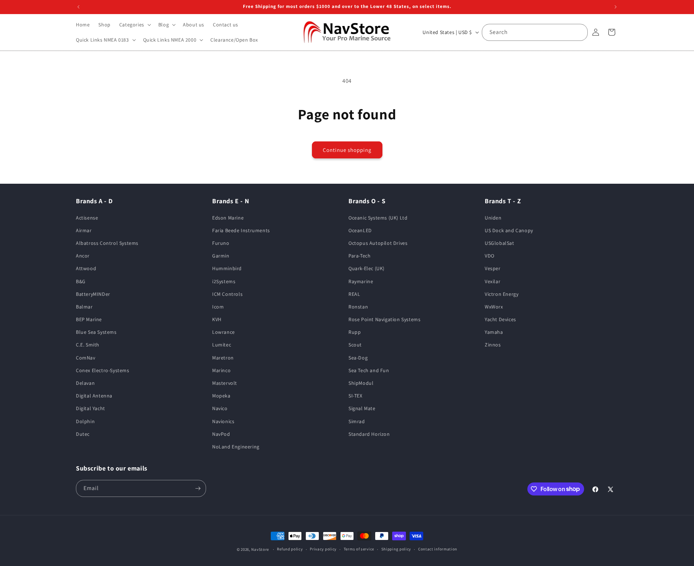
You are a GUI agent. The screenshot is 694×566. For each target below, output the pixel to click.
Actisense (87, 217)
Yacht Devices (500, 319)
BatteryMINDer (93, 294)
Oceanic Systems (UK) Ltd (377, 217)
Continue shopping (347, 149)
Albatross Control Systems (107, 243)
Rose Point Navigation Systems (384, 319)
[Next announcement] (616, 7)
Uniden (493, 217)
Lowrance (223, 332)
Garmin (221, 255)
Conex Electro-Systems (102, 370)
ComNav (85, 357)
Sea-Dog (358, 357)
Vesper (493, 268)
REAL (354, 294)
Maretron (223, 357)
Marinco (221, 370)
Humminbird (227, 268)
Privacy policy (323, 549)
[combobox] (534, 32)
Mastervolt (224, 383)
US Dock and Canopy (509, 230)
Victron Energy (501, 294)
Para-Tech (359, 255)
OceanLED (360, 230)
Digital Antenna (94, 395)
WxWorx (494, 306)
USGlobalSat (499, 243)
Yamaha (494, 332)
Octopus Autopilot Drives (377, 243)
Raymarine (360, 281)
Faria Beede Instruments (241, 230)
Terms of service (359, 549)
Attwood (86, 268)
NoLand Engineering (236, 446)
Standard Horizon (369, 434)
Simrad (356, 421)
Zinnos (493, 345)
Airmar (84, 230)
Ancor (83, 255)
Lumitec (221, 345)
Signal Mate (362, 408)
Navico (220, 408)
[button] (134, 24)
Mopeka (221, 395)
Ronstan (358, 306)
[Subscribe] (198, 488)
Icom (218, 306)
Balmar (84, 306)
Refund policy (290, 549)
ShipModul (360, 383)
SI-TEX (355, 395)
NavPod (221, 434)
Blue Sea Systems (96, 332)
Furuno (221, 243)
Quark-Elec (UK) (366, 268)
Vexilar (492, 281)
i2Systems (223, 281)
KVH (217, 319)
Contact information (437, 549)
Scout (355, 345)
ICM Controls (227, 294)
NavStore (260, 549)
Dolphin (85, 421)
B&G (81, 281)
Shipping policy (396, 549)
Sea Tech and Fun (368, 370)
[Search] (579, 32)
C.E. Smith (87, 345)
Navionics (223, 421)
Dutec (83, 434)
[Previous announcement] (78, 7)
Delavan (85, 383)
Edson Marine (228, 217)
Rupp (354, 332)
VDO (489, 255)
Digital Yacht (90, 408)
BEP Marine (89, 319)
